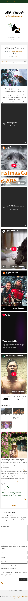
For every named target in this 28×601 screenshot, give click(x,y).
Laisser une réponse (17, 51)
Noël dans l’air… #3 (6, 414)
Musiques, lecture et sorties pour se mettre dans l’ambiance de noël (18, 417)
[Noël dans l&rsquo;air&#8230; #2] (6, 424)
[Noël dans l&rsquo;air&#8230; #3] (6, 411)
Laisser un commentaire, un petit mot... (13, 500)
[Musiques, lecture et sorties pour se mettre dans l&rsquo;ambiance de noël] (18, 411)
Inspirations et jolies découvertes (14, 62)
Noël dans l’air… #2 (6, 428)
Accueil (14, 505)
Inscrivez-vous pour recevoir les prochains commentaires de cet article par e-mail (14, 546)
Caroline (16, 57)
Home (3, 62)
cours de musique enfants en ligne (17, 470)
